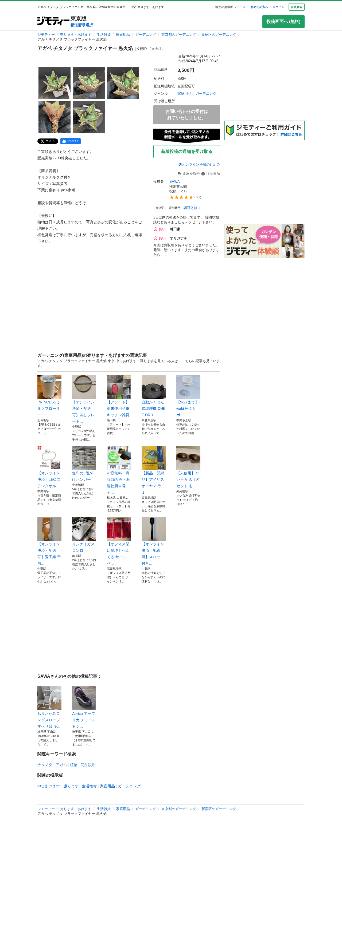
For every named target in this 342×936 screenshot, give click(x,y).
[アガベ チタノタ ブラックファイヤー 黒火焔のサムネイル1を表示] (54, 83)
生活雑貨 (104, 35)
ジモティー (46, 35)
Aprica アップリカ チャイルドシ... (84, 719)
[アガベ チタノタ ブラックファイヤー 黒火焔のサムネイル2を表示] (89, 83)
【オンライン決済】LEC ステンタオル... (49, 479)
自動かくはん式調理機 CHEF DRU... (153, 408)
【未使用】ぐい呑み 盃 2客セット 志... (187, 479)
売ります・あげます (75, 35)
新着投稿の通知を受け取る (186, 151)
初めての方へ (259, 7)
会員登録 (296, 7)
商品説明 (88, 765)
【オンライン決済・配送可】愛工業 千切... (49, 553)
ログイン (278, 7)
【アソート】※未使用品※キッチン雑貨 (118, 408)
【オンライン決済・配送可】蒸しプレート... (83, 411)
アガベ (61, 765)
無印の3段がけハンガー (82, 476)
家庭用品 (123, 35)
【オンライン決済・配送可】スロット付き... (153, 553)
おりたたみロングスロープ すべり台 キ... (48, 719)
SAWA (174, 182)
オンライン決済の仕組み (201, 164)
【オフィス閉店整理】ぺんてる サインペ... (118, 553)
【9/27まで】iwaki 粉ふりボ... (188, 408)
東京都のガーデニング (178, 35)
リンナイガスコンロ (83, 547)
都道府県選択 (82, 25)
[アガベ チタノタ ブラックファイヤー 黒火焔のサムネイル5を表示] (89, 117)
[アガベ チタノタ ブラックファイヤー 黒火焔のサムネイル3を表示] (123, 83)
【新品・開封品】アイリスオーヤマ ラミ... (153, 482)
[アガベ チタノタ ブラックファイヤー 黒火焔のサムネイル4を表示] (54, 117)
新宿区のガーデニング (218, 35)
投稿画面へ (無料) (283, 21)
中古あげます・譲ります (58, 786)
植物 (73, 765)
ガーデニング (145, 35)
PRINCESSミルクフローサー (48, 408)
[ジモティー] (53, 21)
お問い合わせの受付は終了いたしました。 (186, 114)
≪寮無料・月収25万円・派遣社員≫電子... (118, 482)
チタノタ (44, 765)
